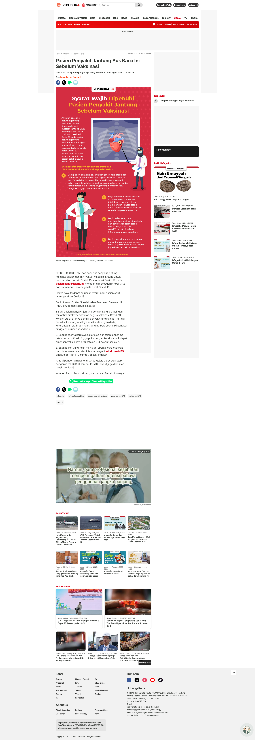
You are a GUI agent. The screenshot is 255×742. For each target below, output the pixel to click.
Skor (97, 679)
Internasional (61, 690)
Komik (77, 24)
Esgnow (59, 694)
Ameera (59, 679)
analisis (135, 18)
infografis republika (76, 396)
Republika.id (179, 5)
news (124, 18)
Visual (77, 694)
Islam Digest (100, 683)
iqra (115, 18)
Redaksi (78, 710)
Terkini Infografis (162, 163)
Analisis (78, 686)
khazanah (104, 18)
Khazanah (60, 683)
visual (177, 18)
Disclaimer (60, 714)
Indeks (194, 18)
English (98, 694)
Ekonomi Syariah (78, 18)
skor (92, 18)
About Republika (63, 710)
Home (58, 54)
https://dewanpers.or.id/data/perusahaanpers (77, 728)
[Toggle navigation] (58, 5)
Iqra (77, 683)
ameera (62, 18)
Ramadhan (79, 698)
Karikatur (86, 24)
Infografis (67, 24)
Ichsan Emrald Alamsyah (70, 77)
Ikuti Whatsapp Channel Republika (93, 381)
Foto (59, 24)
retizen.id (193, 5)
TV (185, 18)
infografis (60, 396)
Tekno (77, 690)
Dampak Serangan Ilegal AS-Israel (177, 100)
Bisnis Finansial (151, 18)
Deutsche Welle (164, 5)
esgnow (166, 18)
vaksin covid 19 (114, 351)
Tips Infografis (78, 54)
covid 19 (60, 402)
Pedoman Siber (101, 710)
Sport (97, 686)
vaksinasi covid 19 (118, 396)
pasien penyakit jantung (70, 283)
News (58, 686)
